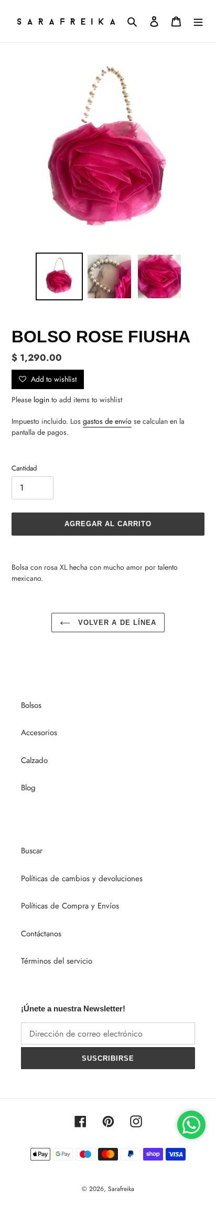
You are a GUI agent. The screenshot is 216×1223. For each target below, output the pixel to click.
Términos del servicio (56, 961)
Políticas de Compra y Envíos (70, 906)
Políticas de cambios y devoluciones (82, 878)
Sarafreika (121, 1189)
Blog (28, 787)
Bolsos (31, 705)
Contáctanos (41, 933)
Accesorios (39, 732)
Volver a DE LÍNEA (115, 622)
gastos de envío (107, 421)
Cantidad (24, 468)
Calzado (34, 760)
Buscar (31, 850)
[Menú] (198, 21)
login (41, 399)
